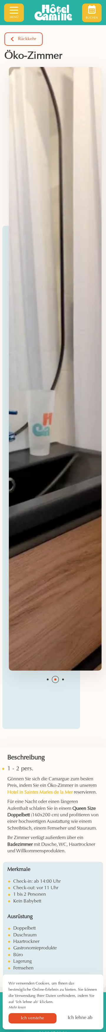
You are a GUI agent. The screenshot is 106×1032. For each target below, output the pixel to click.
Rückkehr (27, 39)
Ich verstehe (32, 1018)
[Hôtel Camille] (53, 13)
